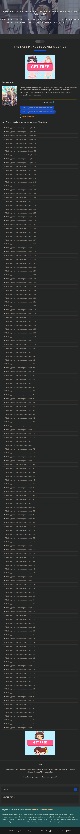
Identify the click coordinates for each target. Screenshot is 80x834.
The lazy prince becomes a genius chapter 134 (20, 213)
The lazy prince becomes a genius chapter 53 (20, 526)
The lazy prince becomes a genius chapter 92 (20, 375)
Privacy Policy (45, 831)
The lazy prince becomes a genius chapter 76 (20, 437)
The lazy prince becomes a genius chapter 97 (20, 356)
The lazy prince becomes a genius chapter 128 (20, 236)
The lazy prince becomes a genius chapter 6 (19, 708)
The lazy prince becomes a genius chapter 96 (20, 360)
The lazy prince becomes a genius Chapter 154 (20, 135)
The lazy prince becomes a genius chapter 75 (20, 441)
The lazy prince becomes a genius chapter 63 (20, 488)
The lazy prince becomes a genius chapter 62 (20, 491)
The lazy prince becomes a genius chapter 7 (19, 704)
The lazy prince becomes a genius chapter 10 (20, 693)
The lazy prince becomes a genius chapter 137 (20, 201)
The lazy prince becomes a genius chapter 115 (20, 286)
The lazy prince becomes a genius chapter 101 (20, 341)
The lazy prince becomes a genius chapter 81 (20, 418)
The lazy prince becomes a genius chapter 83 (20, 410)
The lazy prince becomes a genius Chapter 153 (20, 139)
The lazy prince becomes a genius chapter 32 (20, 608)
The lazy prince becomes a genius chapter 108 (20, 314)
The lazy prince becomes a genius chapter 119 (20, 271)
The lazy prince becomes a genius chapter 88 (20, 391)
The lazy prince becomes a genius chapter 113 (20, 294)
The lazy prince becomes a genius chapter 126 (20, 244)
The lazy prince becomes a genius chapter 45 (20, 557)
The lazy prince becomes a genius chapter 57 (20, 511)
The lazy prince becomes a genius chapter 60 (20, 499)
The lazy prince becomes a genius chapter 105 (20, 325)
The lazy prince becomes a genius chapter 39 (20, 581)
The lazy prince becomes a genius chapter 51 (20, 534)
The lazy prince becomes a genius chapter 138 (20, 197)
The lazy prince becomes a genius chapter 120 (20, 267)
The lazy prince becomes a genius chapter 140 (20, 190)
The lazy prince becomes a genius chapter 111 (20, 302)
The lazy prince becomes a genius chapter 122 (20, 259)
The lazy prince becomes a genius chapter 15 (20, 673)
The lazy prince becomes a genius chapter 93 (20, 372)
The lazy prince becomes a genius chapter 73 (20, 449)
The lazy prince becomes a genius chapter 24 (20, 639)
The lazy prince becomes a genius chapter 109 (20, 310)
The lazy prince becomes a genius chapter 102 (20, 337)
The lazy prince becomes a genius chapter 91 (20, 379)
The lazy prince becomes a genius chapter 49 (20, 542)
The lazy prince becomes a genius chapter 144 (20, 174)
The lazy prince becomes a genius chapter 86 (20, 399)
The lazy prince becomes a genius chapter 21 (20, 650)
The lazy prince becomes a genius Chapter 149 (20, 155)
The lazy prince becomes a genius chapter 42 (20, 569)
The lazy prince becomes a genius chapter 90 (20, 383)
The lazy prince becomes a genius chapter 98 (20, 352)
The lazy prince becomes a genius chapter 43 (20, 565)
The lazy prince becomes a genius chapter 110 (20, 306)
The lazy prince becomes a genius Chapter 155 (20, 132)
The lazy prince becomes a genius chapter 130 (20, 228)
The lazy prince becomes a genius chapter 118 (20, 275)
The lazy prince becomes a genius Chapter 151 (20, 147)
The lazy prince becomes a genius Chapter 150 (20, 151)
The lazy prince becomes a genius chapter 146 (20, 166)
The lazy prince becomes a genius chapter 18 (20, 662)
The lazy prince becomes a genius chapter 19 (20, 658)
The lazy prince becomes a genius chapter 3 (19, 720)
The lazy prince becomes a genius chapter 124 (20, 252)
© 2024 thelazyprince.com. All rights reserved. (24, 831)
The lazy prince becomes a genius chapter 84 (20, 406)
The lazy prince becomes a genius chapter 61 (20, 495)
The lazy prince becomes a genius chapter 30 (20, 615)
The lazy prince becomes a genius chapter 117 (20, 279)
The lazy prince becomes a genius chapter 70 (20, 461)
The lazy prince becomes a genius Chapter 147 (20, 163)
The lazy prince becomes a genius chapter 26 (20, 631)
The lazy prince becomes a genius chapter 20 (20, 654)
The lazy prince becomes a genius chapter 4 (19, 716)
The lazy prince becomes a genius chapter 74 (20, 445)
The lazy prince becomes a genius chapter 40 (20, 577)
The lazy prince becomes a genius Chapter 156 (38, 112)
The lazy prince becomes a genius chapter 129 (20, 232)
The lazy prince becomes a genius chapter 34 (20, 600)
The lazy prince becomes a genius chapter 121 (20, 263)
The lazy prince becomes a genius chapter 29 (20, 619)
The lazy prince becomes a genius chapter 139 (20, 193)
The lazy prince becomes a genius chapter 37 (20, 588)
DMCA (69, 831)
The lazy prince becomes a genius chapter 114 (20, 290)
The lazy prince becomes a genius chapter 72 (20, 453)
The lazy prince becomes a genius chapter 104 (20, 329)
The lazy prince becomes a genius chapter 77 (20, 433)
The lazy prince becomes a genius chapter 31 (20, 612)
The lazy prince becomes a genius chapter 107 (20, 317)
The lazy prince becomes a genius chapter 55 (20, 519)
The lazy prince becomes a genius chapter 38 (20, 584)
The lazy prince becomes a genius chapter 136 (20, 205)
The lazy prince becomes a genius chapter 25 (20, 635)
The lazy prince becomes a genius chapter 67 (20, 472)
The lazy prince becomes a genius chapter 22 (20, 646)
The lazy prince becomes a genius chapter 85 (20, 402)
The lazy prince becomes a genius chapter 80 (20, 422)
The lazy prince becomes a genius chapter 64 (20, 484)
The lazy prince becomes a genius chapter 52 (20, 530)
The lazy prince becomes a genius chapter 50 (20, 538)
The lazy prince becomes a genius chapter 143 (20, 178)
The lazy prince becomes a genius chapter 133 (20, 217)
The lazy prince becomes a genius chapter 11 (20, 689)
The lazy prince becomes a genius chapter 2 (19, 724)
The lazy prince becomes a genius (40, 810)
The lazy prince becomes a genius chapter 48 (20, 546)
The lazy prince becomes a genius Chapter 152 (20, 143)
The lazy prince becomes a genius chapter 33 (20, 604)
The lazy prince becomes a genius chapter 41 (20, 573)
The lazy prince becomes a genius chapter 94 (20, 368)
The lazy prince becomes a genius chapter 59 (20, 503)
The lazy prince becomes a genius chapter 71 (20, 457)
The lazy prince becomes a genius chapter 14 (20, 677)
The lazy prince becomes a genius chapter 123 (20, 255)
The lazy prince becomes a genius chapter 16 (20, 670)
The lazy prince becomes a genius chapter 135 (20, 209)
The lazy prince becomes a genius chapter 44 (20, 561)
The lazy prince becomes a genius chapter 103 (20, 333)
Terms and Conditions (58, 831)
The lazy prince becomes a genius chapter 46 (20, 553)
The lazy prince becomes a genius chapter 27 (20, 627)
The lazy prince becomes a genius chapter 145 (20, 170)
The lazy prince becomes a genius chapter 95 (20, 364)
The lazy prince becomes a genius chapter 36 (20, 592)
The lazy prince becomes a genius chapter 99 (20, 348)
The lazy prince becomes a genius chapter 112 (20, 298)
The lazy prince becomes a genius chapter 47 (20, 550)
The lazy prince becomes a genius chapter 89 (20, 387)
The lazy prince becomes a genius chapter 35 (20, 596)
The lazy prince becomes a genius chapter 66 (20, 476)
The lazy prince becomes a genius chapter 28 (20, 623)
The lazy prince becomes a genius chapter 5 (19, 712)
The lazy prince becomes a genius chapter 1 (38, 108)
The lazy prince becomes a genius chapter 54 (20, 522)
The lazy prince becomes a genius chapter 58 (20, 507)
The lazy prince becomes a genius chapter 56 (20, 515)
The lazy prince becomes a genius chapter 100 (20, 344)
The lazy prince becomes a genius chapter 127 (20, 240)
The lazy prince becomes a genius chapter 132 (20, 221)
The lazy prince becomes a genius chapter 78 (20, 430)
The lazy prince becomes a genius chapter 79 (20, 426)
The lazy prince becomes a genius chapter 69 (20, 464)
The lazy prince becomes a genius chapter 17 (20, 666)
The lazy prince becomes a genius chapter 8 (19, 701)
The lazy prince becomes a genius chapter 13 (20, 681)
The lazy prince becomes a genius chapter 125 (20, 248)
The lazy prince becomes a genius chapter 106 (20, 321)
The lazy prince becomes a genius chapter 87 (20, 395)
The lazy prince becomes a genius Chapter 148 (20, 159)
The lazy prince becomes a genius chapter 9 (19, 697)
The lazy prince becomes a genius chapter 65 (20, 480)
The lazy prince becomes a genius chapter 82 (20, 414)
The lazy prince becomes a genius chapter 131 (20, 224)
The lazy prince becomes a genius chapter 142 (20, 182)
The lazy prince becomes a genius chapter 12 (20, 685)
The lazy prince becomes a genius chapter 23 (20, 642)
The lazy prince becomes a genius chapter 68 (20, 468)
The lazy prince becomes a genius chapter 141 (20, 186)
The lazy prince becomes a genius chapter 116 (20, 283)
